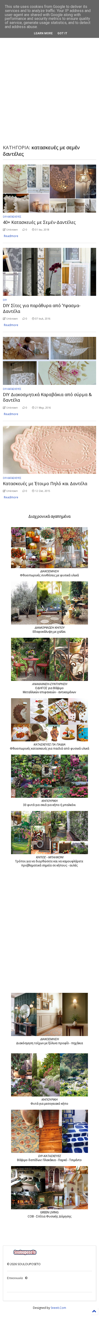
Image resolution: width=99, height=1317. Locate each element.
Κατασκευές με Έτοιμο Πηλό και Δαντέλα (45, 483)
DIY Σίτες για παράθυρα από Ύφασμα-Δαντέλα (41, 308)
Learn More (43, 33)
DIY (5, 300)
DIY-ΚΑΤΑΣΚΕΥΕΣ (12, 216)
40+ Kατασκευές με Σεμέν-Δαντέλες (39, 222)
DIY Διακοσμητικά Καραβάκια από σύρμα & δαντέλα (47, 397)
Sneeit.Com (58, 1308)
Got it (62, 33)
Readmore (11, 236)
